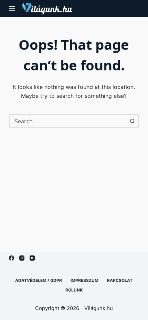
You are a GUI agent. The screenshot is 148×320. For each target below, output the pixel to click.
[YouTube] (32, 258)
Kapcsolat (120, 280)
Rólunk (74, 290)
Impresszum (84, 280)
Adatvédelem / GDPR (38, 280)
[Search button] (132, 121)
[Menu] (12, 8)
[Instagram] (21, 258)
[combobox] (68, 121)
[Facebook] (11, 258)
